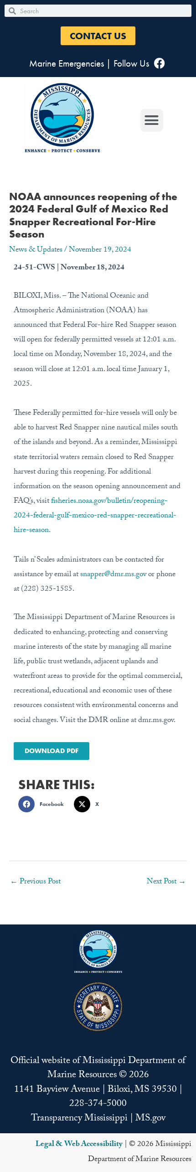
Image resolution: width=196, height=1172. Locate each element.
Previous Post (35, 882)
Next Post (166, 882)
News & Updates (35, 250)
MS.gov (150, 1119)
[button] (98, 36)
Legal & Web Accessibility (79, 1144)
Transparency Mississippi (79, 1119)
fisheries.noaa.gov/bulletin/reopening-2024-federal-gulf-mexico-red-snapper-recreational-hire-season (95, 516)
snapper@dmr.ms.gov (113, 575)
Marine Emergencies (66, 63)
